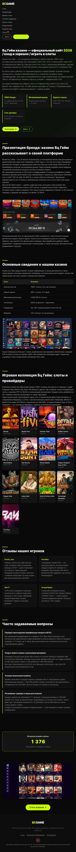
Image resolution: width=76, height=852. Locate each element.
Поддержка (51, 835)
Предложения (7, 25)
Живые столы (7, 15)
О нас (4, 9)
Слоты (5, 32)
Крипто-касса (7, 22)
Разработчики (7, 29)
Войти (7, 37)
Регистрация (9, 129)
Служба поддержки (9, 19)
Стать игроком (21, 37)
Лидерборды (6, 12)
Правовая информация (36, 835)
